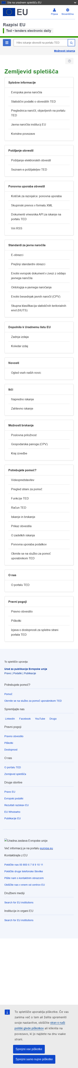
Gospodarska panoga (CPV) (29, 444)
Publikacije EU (12, 818)
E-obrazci (17, 255)
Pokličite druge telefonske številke (23, 871)
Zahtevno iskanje (22, 408)
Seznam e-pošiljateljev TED (29, 169)
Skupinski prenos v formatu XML (32, 205)
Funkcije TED (20, 498)
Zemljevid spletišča (15, 774)
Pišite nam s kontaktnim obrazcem (24, 878)
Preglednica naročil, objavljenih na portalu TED (38, 113)
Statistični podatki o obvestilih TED (33, 101)
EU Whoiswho (12, 811)
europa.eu (46, 848)
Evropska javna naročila (26, 92)
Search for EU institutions (18, 902)
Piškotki (16, 620)
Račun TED (18, 507)
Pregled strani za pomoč (26, 489)
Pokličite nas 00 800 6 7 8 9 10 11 (23, 864)
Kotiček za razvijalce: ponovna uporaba (36, 196)
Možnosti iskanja (64, 50)
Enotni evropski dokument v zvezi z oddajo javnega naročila (38, 276)
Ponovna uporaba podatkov (29, 544)
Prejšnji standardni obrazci (28, 264)
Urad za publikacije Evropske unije (25, 669)
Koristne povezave (23, 133)
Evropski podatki (13, 798)
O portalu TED (20, 584)
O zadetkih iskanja (23, 535)
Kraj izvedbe (19, 453)
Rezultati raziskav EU (16, 805)
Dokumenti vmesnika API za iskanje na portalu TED (36, 217)
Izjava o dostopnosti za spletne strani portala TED (34, 632)
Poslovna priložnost (23, 435)
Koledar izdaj (19, 346)
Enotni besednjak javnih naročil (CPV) (35, 296)
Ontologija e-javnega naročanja (31, 287)
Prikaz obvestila (21, 526)
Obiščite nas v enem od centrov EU (24, 884)
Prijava (54, 14)
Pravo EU (9, 791)
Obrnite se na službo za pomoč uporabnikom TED (31, 556)
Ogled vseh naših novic (26, 372)
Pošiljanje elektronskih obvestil (31, 160)
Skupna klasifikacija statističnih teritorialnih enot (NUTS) (38, 308)
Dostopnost (10, 749)
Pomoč (8, 694)
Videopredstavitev (22, 480)
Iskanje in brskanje (23, 516)
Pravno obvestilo (22, 611)
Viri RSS (16, 228)
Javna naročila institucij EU (28, 124)
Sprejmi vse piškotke (29, 1049)
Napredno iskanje (22, 399)
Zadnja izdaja (20, 336)
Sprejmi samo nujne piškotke (34, 1059)
